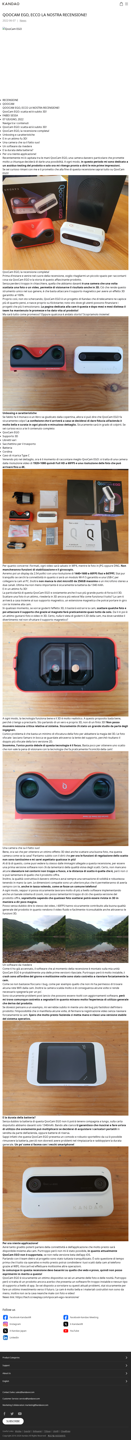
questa (83, 306)
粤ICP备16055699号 (57, 1435)
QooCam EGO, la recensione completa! (26, 131)
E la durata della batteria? (18, 150)
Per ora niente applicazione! (19, 154)
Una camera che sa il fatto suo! (21, 142)
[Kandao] (11, 4)
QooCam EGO (58, 158)
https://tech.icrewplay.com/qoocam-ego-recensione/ (47, 1297)
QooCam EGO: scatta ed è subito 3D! (25, 127)
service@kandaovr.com (29, 1398)
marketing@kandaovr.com (36, 1405)
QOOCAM (8, 104)
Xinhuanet (37, 1431)
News (23, 20)
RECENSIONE (10, 100)
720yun (47, 1431)
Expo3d (27, 1431)
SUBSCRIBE (13, 1421)
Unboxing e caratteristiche (19, 134)
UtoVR (55, 1431)
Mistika (18, 1431)
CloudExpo (65, 1431)
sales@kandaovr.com (25, 1392)
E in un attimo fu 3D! (15, 138)
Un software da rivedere (17, 146)
